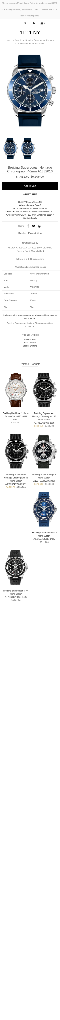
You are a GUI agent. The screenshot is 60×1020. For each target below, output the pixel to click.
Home (8, 40)
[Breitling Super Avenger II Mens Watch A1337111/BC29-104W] (44, 451)
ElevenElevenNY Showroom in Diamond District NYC (31, 211)
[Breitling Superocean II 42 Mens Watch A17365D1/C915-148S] (44, 509)
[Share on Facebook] (28, 226)
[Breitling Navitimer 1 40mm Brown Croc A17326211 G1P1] (15, 390)
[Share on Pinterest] (39, 226)
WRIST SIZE (30, 194)
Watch (18, 40)
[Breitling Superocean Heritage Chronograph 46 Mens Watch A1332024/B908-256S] (44, 390)
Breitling (33, 346)
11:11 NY (30, 32)
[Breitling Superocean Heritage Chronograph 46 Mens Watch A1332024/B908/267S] (15, 451)
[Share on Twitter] (33, 226)
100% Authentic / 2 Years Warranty (31, 208)
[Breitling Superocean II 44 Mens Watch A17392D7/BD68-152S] (15, 567)
